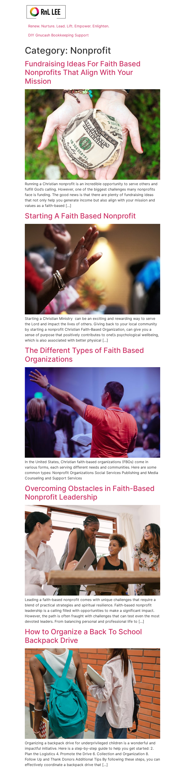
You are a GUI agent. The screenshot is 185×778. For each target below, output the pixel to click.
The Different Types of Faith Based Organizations (84, 354)
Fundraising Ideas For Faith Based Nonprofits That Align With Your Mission (83, 72)
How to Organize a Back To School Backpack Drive (83, 636)
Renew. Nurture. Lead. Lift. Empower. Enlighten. (68, 26)
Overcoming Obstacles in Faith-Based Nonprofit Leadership (90, 492)
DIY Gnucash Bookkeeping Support (58, 35)
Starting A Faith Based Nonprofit (80, 215)
